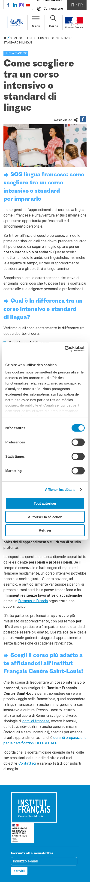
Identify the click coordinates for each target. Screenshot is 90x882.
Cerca (53, 26)
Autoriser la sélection (45, 517)
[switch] (78, 442)
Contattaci (27, 763)
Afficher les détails (60, 489)
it (73, 5)
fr (80, 5)
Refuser (45, 530)
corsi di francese (35, 721)
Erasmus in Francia (33, 601)
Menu (36, 26)
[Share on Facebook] (83, 119)
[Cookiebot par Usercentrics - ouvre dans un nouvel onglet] (65, 349)
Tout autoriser (45, 503)
